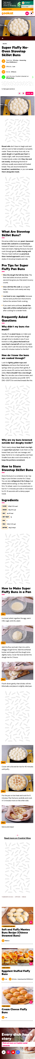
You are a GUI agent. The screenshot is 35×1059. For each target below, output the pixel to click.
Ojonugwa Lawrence (9, 89)
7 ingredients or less (7, 897)
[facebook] (18, 1052)
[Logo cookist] (7, 13)
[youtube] (13, 1052)
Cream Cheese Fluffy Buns (14, 1011)
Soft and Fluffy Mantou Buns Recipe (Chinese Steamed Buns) (16, 932)
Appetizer (17, 897)
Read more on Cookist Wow (17, 838)
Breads (24, 897)
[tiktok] (4, 1052)
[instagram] (8, 1052)
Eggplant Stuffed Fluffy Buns (16, 973)
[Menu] (27, 13)
